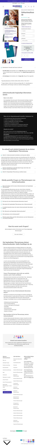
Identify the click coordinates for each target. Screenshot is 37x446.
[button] (3, 6)
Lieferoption (23, 38)
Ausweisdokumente (17, 362)
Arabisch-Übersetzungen (17, 369)
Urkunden (15, 365)
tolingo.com (31, 377)
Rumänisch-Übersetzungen (16, 407)
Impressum (5, 374)
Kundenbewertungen (21, 131)
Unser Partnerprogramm (7, 382)
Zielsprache (23, 33)
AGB (3, 372)
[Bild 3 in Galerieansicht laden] (12, 61)
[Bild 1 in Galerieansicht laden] (4, 61)
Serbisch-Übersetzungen (17, 413)
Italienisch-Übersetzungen (16, 391)
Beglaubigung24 (26, 443)
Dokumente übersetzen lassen (17, 359)
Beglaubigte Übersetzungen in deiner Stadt (7, 386)
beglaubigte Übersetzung (10, 135)
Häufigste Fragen (6, 362)
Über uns (4, 360)
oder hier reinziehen (28, 48)
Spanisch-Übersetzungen (18, 415)
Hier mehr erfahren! (19, 234)
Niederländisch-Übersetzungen (16, 398)
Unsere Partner (5, 379)
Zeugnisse (15, 367)
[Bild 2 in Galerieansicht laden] (8, 61)
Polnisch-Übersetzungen (17, 400)
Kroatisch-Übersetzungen (18, 394)
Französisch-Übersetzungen (16, 384)
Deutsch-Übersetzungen (17, 378)
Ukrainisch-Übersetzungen (16, 421)
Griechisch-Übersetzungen (16, 388)
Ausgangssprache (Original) (26, 28)
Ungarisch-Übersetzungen (18, 424)
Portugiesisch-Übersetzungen (16, 404)
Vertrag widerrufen (7, 392)
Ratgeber (4, 389)
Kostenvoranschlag (6, 365)
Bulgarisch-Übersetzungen (16, 375)
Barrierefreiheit (5, 367)
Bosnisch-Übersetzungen (17, 372)
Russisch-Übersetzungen (17, 410)
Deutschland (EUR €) (7, 440)
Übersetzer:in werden (7, 377)
